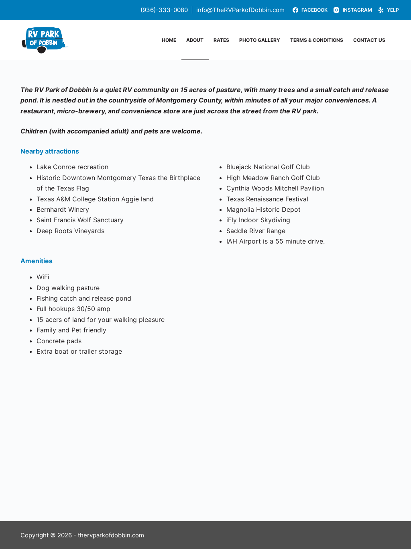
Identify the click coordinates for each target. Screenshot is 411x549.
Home (169, 40)
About (194, 40)
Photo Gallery (259, 40)
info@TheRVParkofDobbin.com (240, 10)
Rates (221, 40)
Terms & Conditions (316, 40)
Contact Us (369, 40)
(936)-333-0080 (164, 10)
